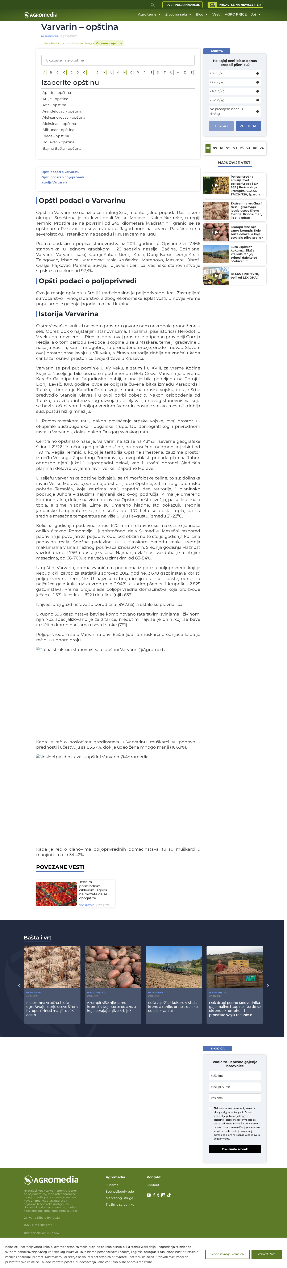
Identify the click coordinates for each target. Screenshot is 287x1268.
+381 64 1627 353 (47, 1233)
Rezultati (249, 126)
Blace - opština (55, 136)
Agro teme (147, 14)
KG (255, 148)
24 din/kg (217, 91)
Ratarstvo (33, 992)
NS (215, 148)
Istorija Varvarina (54, 182)
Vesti (216, 14)
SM (228, 148)
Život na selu (176, 14)
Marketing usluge (119, 1198)
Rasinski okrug (51, 36)
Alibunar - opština (58, 130)
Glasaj (221, 126)
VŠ (242, 148)
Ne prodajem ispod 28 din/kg (227, 111)
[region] (143, 1253)
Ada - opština (54, 105)
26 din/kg (217, 100)
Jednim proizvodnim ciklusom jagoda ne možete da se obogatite (93, 890)
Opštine (63, 43)
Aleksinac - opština (59, 124)
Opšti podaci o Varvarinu (60, 172)
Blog (200, 14)
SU (235, 148)
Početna (50, 43)
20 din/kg (217, 73)
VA (248, 148)
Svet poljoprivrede (183, 5)
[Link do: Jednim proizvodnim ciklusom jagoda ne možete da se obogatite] (56, 894)
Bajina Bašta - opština (61, 148)
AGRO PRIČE (236, 14)
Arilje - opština (55, 99)
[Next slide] (268, 985)
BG (208, 148)
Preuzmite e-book (235, 1149)
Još (254, 14)
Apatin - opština (56, 92)
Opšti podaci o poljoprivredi (62, 177)
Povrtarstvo (96, 992)
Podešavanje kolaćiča (227, 1254)
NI (221, 148)
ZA (262, 148)
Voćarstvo (86, 905)
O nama (112, 1185)
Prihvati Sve (267, 1254)
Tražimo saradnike (120, 1204)
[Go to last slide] (19, 985)
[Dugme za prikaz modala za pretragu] (153, 5)
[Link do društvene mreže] (149, 1194)
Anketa (217, 51)
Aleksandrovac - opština (63, 117)
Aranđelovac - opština (61, 111)
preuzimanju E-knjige (236, 1127)
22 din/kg (217, 82)
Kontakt (153, 1185)
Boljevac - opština (58, 142)
